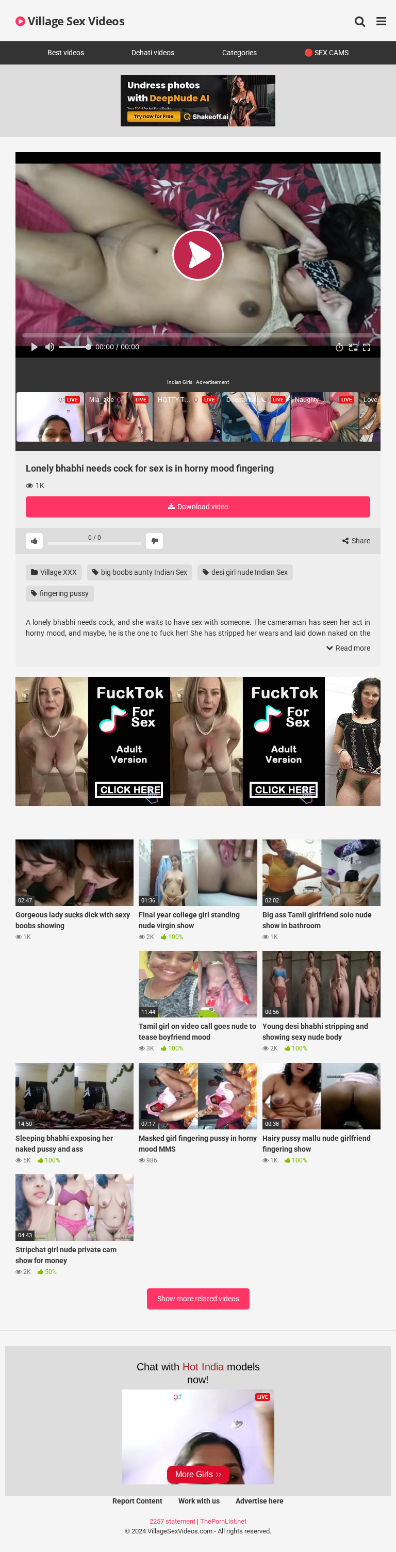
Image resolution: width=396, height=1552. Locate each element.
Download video (202, 507)
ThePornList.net (223, 1521)
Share (360, 541)
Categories (239, 52)
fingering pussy (63, 593)
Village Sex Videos (74, 20)
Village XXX (58, 572)
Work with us (199, 1501)
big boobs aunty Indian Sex (143, 572)
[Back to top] (361, 1520)
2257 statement (172, 1521)
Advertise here (260, 1501)
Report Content (137, 1501)
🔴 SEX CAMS (326, 52)
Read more (352, 648)
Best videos (65, 52)
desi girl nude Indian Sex (249, 572)
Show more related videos (198, 1299)
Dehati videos (152, 52)
